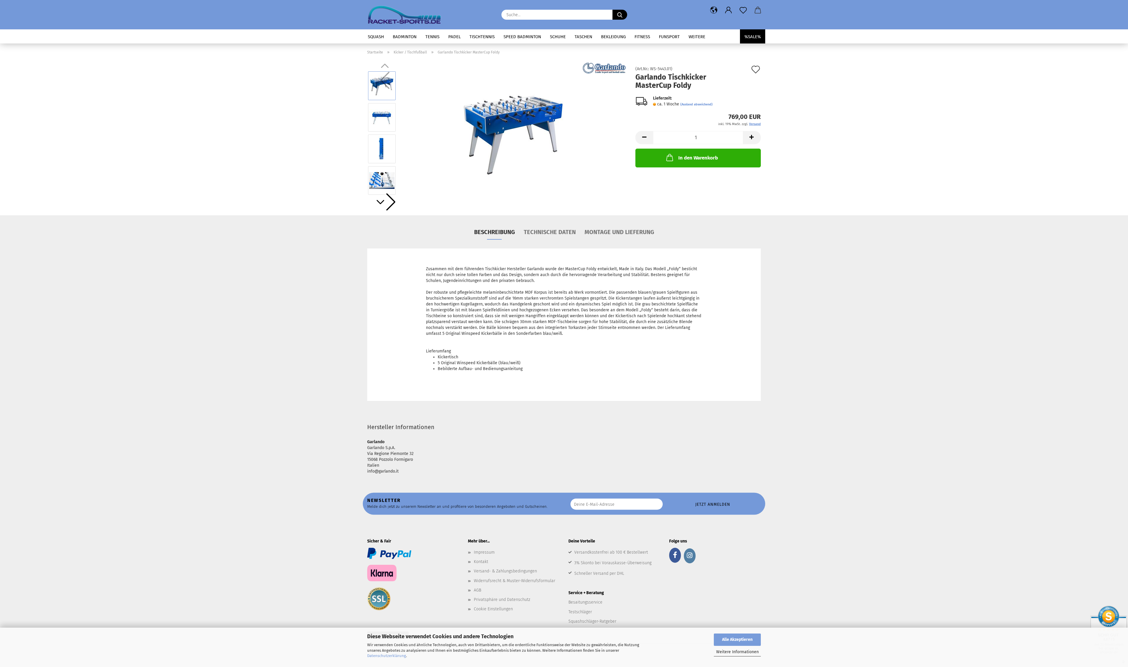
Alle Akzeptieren (737, 639)
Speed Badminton (522, 36)
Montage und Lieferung (619, 232)
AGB (477, 590)
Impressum (484, 552)
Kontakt (481, 561)
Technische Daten (550, 232)
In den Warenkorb (698, 158)
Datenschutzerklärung (386, 655)
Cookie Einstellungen (493, 608)
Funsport (669, 36)
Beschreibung (494, 232)
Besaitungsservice (585, 602)
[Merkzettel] (743, 10)
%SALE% (752, 36)
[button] (713, 10)
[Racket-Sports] (406, 14)
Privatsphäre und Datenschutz (502, 599)
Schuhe (558, 36)
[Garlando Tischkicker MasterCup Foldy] (514, 132)
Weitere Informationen (737, 651)
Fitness (642, 36)
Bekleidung (613, 36)
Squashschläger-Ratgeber (592, 621)
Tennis (432, 36)
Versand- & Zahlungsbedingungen (505, 571)
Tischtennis (482, 36)
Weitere (697, 36)
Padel (454, 36)
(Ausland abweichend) (696, 104)
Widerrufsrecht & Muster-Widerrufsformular (514, 580)
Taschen (583, 36)
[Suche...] (619, 15)
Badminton (405, 36)
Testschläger (580, 611)
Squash (376, 36)
